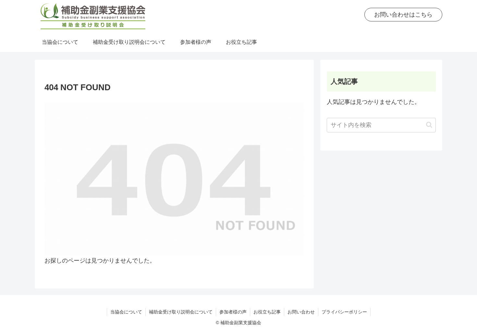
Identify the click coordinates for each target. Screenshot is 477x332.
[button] (429, 125)
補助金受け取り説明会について (181, 311)
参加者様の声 (233, 311)
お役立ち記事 (267, 311)
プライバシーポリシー (344, 311)
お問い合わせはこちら (403, 14)
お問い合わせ (301, 311)
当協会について (126, 311)
